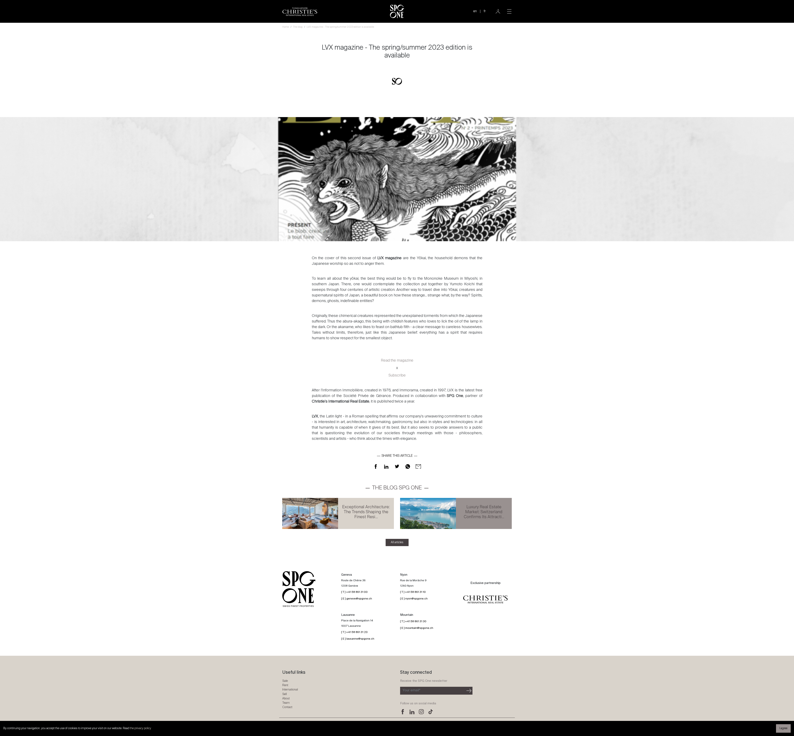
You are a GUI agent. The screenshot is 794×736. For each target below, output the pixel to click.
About (286, 698)
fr (485, 11)
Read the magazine (397, 360)
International (290, 689)
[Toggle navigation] (509, 11)
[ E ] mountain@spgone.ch (416, 628)
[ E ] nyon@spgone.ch (414, 598)
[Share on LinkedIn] (386, 466)
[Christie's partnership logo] (485, 599)
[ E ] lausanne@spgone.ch (357, 639)
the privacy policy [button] (140, 728)
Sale (285, 680)
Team (286, 702)
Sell (284, 694)
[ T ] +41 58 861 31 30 (413, 621)
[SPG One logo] (397, 11)
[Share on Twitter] (397, 466)
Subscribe (397, 375)
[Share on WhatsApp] (407, 466)
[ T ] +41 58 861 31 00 (354, 592)
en (475, 11)
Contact (287, 707)
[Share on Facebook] (375, 466)
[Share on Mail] (418, 466)
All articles (397, 542)
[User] (498, 11)
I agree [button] (783, 728)
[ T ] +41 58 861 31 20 (354, 632)
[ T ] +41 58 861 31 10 (413, 592)
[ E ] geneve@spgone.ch (356, 598)
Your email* (411, 690)
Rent (285, 685)
